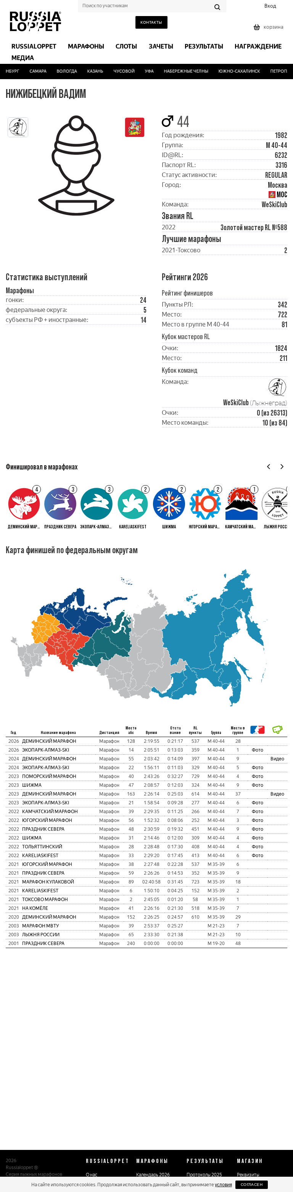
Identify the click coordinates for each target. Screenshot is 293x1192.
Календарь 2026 (153, 1174)
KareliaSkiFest (40, 855)
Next (281, 466)
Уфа (144, 71)
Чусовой (119, 71)
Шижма (32, 785)
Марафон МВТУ (40, 926)
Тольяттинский (42, 846)
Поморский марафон (49, 776)
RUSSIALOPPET (107, 1160)
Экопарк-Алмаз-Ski (45, 750)
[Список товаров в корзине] (269, 29)
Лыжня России (41, 934)
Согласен (251, 1184)
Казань (91, 71)
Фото (257, 750)
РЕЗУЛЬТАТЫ (205, 1160)
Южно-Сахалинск (235, 71)
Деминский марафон (49, 741)
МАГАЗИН (250, 1160)
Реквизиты (248, 1174)
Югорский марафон (47, 820)
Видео (277, 759)
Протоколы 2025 (204, 1174)
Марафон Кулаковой (48, 882)
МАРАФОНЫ (152, 1160)
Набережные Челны (181, 71)
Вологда (62, 71)
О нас (91, 1174)
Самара (33, 71)
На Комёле (35, 908)
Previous (268, 466)
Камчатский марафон (50, 811)
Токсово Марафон (45, 899)
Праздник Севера (43, 829)
